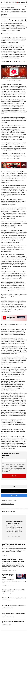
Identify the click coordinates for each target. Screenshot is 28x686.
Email (3, 458)
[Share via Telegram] (12, 20)
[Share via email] (15, 20)
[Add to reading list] (25, 20)
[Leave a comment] (22, 20)
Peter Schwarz (4, 14)
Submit (14, 476)
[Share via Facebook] (2, 20)
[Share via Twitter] (6, 20)
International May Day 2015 (7, 503)
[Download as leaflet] (18, 20)
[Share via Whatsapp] (9, 20)
